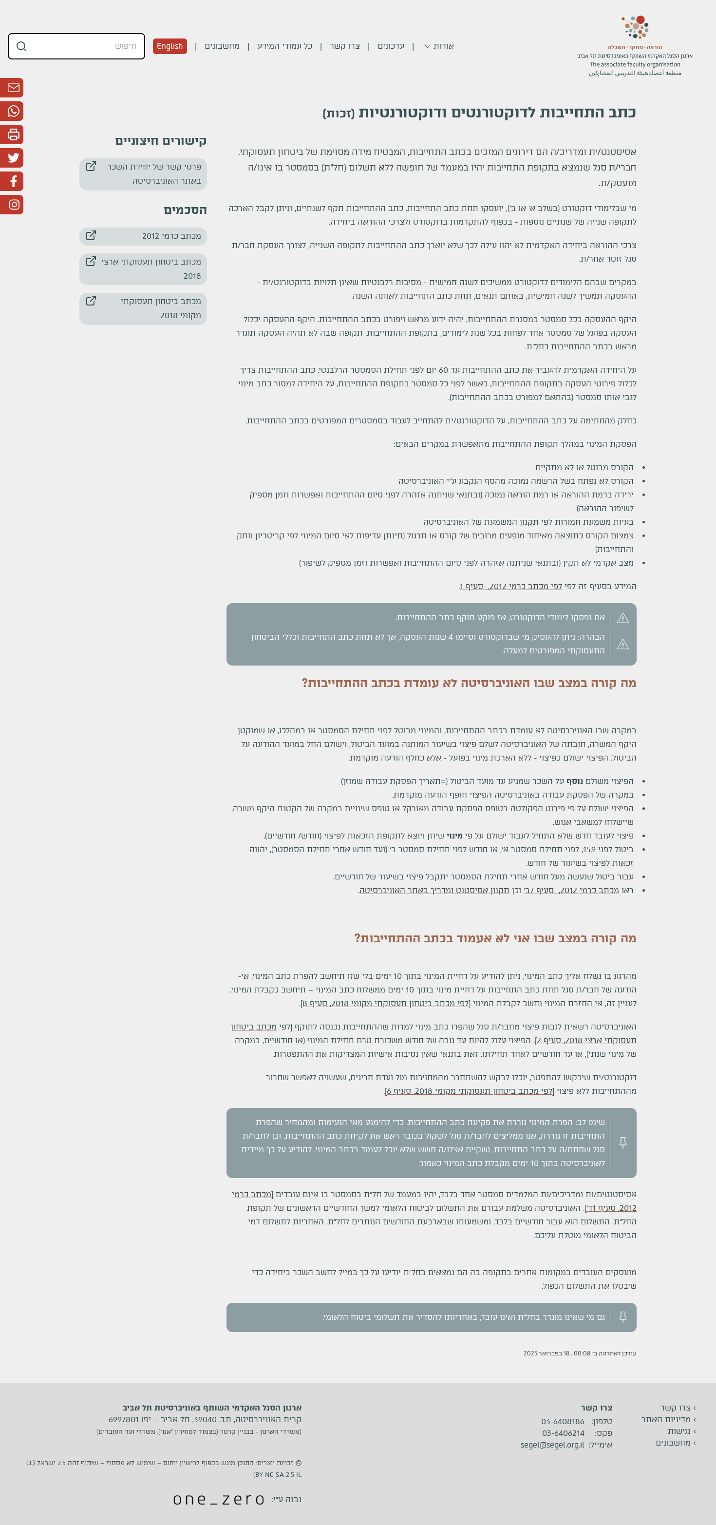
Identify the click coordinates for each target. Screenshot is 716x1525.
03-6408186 (562, 1422)
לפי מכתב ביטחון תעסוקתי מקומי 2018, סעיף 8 (385, 1003)
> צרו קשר (678, 1407)
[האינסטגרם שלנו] (11, 204)
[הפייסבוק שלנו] (11, 181)
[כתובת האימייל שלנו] (11, 87)
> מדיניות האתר (669, 1419)
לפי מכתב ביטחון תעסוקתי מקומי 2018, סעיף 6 (469, 1091)
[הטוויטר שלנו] (11, 158)
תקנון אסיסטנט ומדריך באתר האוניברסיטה (434, 890)
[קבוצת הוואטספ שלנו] (11, 111)
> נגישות (682, 1431)
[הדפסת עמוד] (11, 134)
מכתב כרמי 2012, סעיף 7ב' (571, 890)
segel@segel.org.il (552, 1445)
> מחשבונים (676, 1443)
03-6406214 (563, 1433)
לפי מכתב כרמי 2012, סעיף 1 (511, 586)
